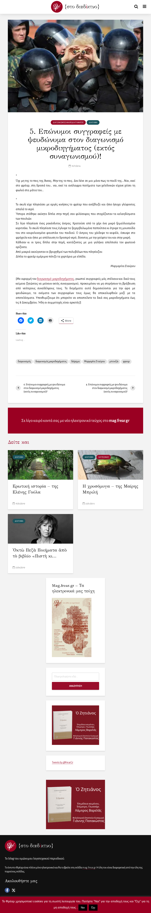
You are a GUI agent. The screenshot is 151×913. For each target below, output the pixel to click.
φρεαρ (126, 361)
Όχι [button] (93, 907)
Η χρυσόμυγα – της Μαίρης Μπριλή (110, 489)
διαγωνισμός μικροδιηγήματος (51, 361)
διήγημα (75, 361)
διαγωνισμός (24, 361)
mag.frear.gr (119, 421)
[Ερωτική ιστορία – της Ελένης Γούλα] (40, 464)
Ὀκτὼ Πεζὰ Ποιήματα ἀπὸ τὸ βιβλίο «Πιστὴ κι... (40, 553)
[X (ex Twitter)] (13, 890)
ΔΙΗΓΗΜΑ (93, 123)
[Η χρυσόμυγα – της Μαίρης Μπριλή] (110, 464)
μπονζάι (114, 361)
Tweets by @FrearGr (62, 762)
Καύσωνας (104, 457)
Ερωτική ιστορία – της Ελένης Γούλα (35, 489)
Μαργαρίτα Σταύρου (94, 361)
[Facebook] (7, 890)
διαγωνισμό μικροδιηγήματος (55, 278)
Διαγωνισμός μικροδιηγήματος (68, 123)
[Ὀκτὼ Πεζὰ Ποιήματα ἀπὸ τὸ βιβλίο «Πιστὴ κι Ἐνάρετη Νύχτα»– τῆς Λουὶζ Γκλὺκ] (40, 528)
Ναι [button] (83, 907)
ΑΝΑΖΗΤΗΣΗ (75, 686)
